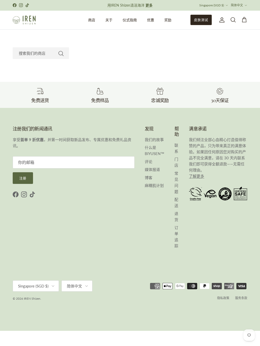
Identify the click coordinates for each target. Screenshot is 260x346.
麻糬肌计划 (154, 185)
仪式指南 (130, 20)
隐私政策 (223, 298)
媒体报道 (152, 169)
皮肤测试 (201, 20)
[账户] (221, 20)
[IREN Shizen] (24, 20)
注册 (22, 178)
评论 (148, 161)
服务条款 (241, 298)
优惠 (150, 20)
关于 (108, 20)
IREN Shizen (32, 298)
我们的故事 (154, 139)
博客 (148, 177)
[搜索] (61, 53)
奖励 (167, 20)
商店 (91, 20)
